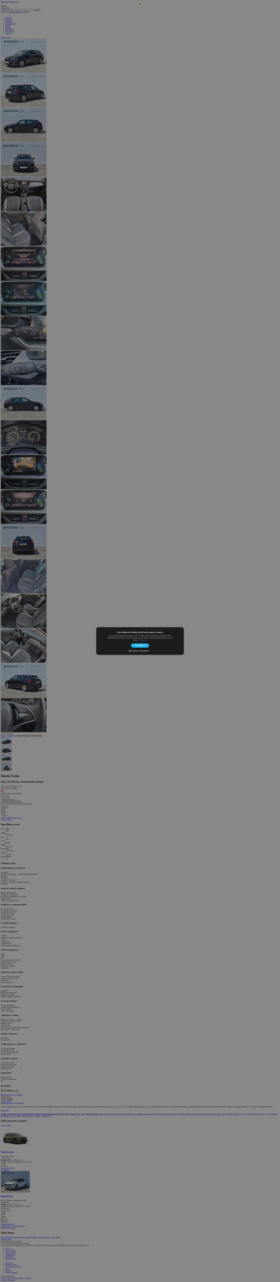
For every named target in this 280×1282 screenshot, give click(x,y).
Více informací (142, 640)
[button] (140, 651)
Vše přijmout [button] (140, 645)
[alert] (140, 641)
